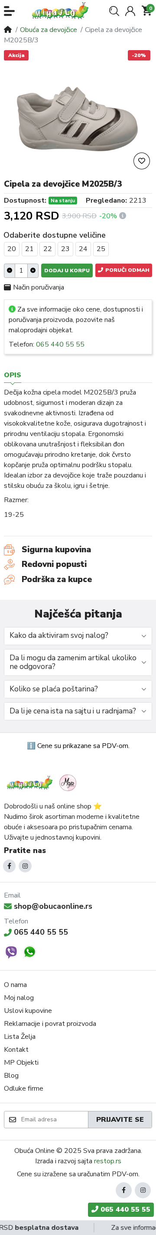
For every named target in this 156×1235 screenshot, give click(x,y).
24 (83, 249)
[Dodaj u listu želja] (141, 161)
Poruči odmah (127, 270)
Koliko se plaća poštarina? (54, 689)
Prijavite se (120, 1119)
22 (47, 249)
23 (65, 249)
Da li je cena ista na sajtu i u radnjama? (73, 711)
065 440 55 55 (60, 344)
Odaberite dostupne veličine (54, 235)
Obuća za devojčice (48, 30)
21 (29, 249)
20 (11, 249)
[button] (9, 11)
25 (101, 249)
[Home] (8, 30)
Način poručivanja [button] (38, 287)
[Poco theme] (43, 783)
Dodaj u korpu (67, 270)
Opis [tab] (12, 375)
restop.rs (107, 1161)
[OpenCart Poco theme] (63, 10)
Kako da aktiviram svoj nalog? (59, 635)
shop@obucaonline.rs (53, 906)
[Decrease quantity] (9, 271)
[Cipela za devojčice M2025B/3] (78, 116)
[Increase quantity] (33, 271)
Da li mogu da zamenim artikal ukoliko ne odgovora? (73, 662)
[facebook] (9, 865)
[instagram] (25, 865)
